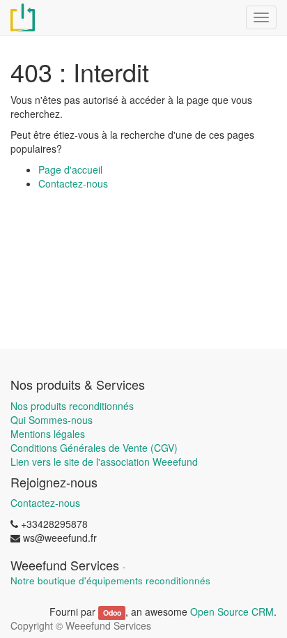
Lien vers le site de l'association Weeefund (104, 462)
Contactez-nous (73, 183)
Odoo (112, 612)
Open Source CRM (232, 611)
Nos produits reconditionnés (72, 406)
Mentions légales (47, 434)
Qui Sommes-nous (51, 420)
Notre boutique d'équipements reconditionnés (110, 580)
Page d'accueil (70, 169)
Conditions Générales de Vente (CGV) (94, 448)
